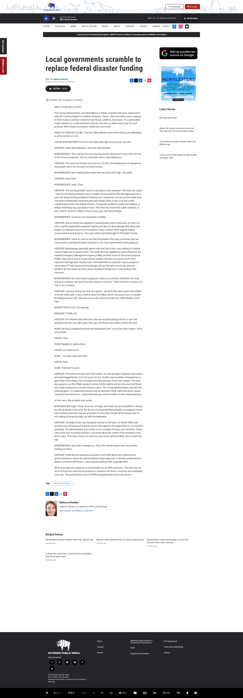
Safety (166, 26)
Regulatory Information (139, 654)
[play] (46, 18)
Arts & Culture (89, 26)
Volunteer (175, 6)
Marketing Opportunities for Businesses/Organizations (141, 642)
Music (105, 26)
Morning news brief (168, 118)
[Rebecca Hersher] (51, 508)
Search (156, 26)
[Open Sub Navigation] (51, 26)
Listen (46, 26)
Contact (100, 647)
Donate (193, 6)
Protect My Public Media (173, 647)
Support (130, 26)
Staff (132, 648)
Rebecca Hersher (61, 79)
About (117, 26)
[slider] (57, 18)
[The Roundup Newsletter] (178, 83)
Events (143, 26)
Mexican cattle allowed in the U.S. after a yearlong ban (120, 539)
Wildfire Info (3, 66)
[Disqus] (121, 598)
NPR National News (62, 483)
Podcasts (60, 26)
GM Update (3, 46)
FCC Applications (170, 641)
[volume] (54, 18)
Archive (167, 653)
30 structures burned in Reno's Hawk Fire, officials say (69, 539)
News (73, 26)
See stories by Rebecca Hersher (76, 510)
